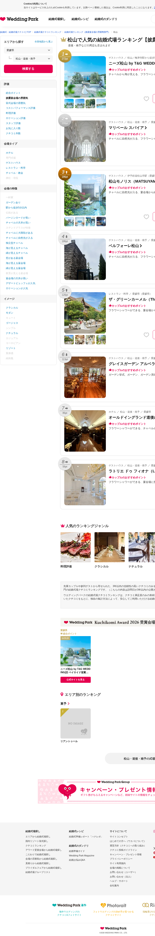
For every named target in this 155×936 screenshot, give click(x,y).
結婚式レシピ (80, 19)
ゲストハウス (13, 162)
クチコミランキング (36, 845)
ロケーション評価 (16, 118)
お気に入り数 (13, 128)
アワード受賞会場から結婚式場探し (44, 850)
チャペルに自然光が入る (19, 237)
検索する (28, 68)
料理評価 (11, 113)
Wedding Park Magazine (81, 855)
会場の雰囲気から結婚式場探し (41, 858)
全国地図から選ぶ (44, 41)
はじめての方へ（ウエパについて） (128, 841)
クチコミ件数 (13, 133)
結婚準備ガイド (77, 851)
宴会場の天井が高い (17, 278)
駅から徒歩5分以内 (16, 207)
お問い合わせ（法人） (121, 876)
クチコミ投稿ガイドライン (123, 850)
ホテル (9, 152)
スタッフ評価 (13, 123)
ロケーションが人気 (17, 288)
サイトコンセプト (119, 836)
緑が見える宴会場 (16, 268)
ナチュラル (12, 333)
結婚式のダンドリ (106, 19)
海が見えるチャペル (17, 248)
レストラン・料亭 (16, 167)
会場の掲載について (120, 868)
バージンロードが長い (18, 217)
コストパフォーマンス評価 (20, 108)
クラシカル (12, 307)
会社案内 (114, 885)
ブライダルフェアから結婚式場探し (44, 868)
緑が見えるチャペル (17, 253)
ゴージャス (12, 323)
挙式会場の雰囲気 (16, 103)
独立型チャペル (14, 243)
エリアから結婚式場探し (38, 836)
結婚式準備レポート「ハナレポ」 (86, 836)
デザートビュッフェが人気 (20, 283)
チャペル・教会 (14, 172)
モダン (9, 312)
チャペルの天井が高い (18, 222)
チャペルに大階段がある (19, 232)
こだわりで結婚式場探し (38, 854)
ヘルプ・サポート (119, 881)
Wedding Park (113, 928)
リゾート (11, 348)
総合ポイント (13, 92)
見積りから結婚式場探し (38, 863)
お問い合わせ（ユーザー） (123, 872)
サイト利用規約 (118, 863)
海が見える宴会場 (16, 263)
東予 (63, 703)
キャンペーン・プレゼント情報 (126, 854)
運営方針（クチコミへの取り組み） (128, 845)
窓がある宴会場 (14, 258)
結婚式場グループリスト (38, 872)
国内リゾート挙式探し (37, 841)
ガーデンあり (13, 202)
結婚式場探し (57, 19)
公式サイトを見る (76, 679)
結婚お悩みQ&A (77, 860)
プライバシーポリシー (121, 858)
